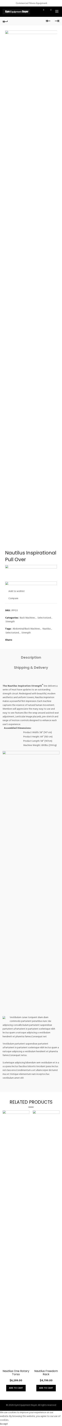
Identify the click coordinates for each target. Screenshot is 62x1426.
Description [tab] (31, 657)
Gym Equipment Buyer (25, 1405)
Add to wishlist (16, 591)
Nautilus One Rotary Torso (16, 1372)
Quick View (26, 1125)
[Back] (5, 21)
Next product (57, 21)
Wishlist (43, 10)
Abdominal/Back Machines (26, 629)
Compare (13, 598)
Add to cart (16, 1388)
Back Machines (27, 618)
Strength (10, 621)
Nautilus (47, 629)
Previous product (48, 21)
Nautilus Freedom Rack (46, 1372)
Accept (4, 1424)
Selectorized (44, 618)
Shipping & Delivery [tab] (31, 667)
